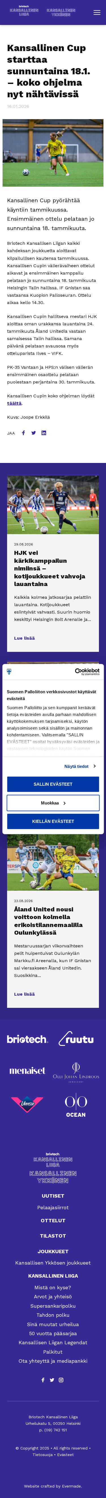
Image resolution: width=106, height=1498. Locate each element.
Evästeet (65, 1454)
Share (24, 433)
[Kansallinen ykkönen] (53, 1177)
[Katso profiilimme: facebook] (42, 1380)
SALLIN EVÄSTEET (53, 784)
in (44, 433)
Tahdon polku (53, 1315)
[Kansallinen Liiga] (53, 1160)
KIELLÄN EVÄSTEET (53, 821)
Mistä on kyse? (52, 1287)
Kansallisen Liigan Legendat (53, 1342)
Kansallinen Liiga (53, 1276)
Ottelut (53, 1220)
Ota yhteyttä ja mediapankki (52, 1361)
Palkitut (52, 1352)
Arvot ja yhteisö (53, 1296)
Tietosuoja (43, 1454)
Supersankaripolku (53, 1306)
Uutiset (53, 1196)
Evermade (71, 1486)
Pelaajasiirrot (53, 1207)
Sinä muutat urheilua (53, 1324)
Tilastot (53, 1236)
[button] (97, 12)
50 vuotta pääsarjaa (53, 1333)
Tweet (34, 433)
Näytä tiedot (76, 766)
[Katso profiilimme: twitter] (52, 1380)
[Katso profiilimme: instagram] (61, 1380)
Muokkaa (50, 802)
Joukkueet (53, 1251)
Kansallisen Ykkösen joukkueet (53, 1263)
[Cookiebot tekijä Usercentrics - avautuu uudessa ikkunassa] (75, 671)
